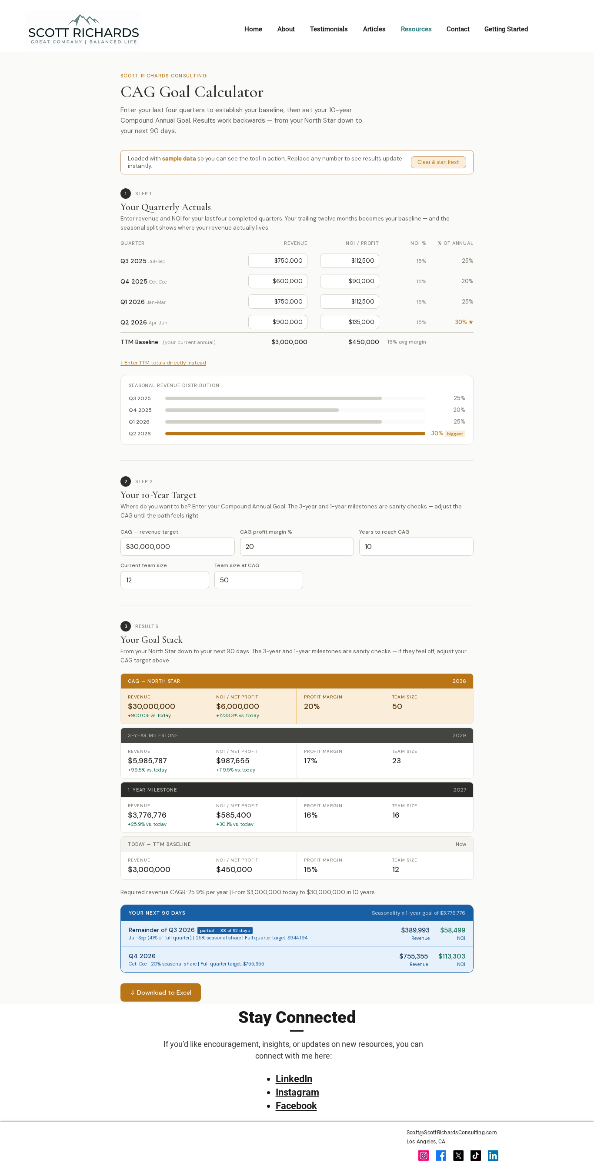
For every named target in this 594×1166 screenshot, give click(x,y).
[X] (458, 1155)
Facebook (296, 1105)
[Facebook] (441, 1155)
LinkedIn (294, 1078)
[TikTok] (476, 1155)
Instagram (297, 1092)
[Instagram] (423, 1155)
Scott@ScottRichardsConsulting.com (452, 1132)
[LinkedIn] (493, 1155)
